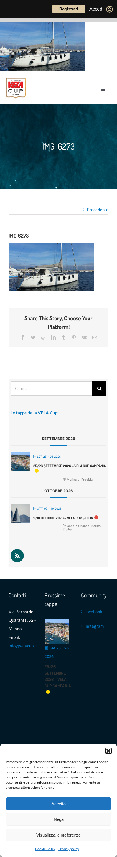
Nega (59, 819)
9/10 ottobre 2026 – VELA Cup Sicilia (63, 518)
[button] (108, 751)
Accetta (58, 803)
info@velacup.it (23, 645)
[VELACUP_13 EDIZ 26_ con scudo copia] (16, 79)
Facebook (93, 611)
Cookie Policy (45, 849)
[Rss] (17, 555)
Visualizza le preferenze (58, 835)
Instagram (94, 626)
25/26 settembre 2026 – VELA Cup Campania (69, 466)
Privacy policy (68, 849)
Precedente (97, 209)
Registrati (68, 9)
